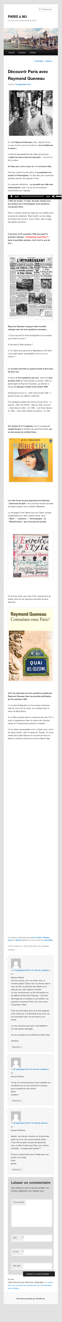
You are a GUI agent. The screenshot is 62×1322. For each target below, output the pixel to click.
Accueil (11, 52)
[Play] (11, 196)
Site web (16, 1265)
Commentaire (18, 1202)
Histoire (46, 937)
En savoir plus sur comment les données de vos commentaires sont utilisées (30, 1285)
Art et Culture (36, 937)
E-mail (18, 1251)
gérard (44, 1123)
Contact (33, 52)
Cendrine (45, 970)
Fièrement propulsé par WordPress (30, 1298)
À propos (21, 52)
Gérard (18, 940)
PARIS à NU (17, 16)
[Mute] (53, 196)
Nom (18, 1237)
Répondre (17, 1046)
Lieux (10, 940)
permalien (49, 940)
